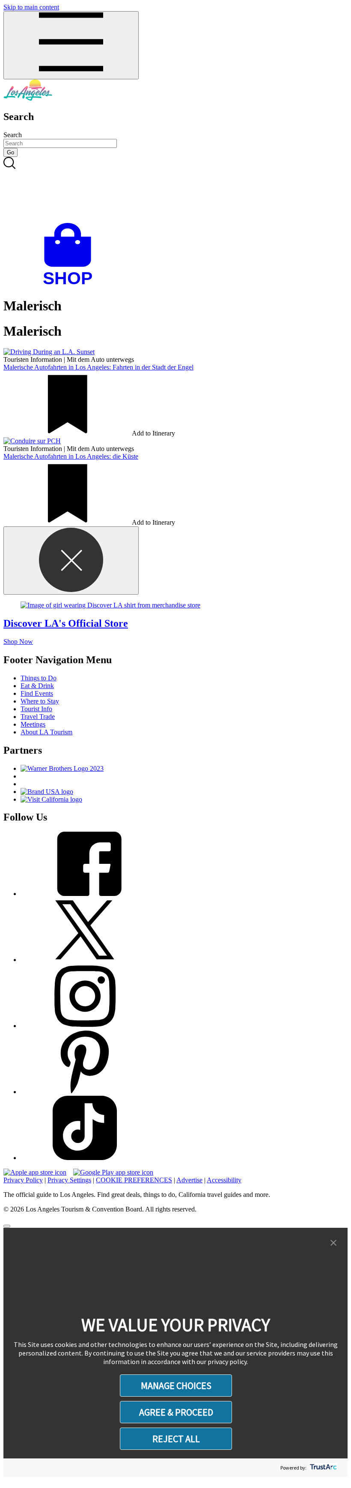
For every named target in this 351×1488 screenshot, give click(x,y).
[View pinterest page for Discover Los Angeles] (85, 1091)
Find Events (37, 693)
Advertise (189, 1180)
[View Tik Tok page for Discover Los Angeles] (85, 1157)
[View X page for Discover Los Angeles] (85, 959)
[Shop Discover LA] (71, 285)
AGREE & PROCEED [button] (176, 1412)
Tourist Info (36, 708)
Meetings (33, 724)
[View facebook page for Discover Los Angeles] (85, 893)
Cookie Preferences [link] (134, 1180)
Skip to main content (31, 7)
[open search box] (175, 190)
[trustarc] (322, 1467)
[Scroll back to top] (6, 1226)
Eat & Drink (37, 685)
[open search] (175, 190)
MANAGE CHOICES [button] (176, 1386)
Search (12, 134)
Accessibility (224, 1180)
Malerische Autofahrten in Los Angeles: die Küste (70, 456)
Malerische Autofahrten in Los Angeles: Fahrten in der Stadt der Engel (98, 367)
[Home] (27, 98)
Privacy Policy (23, 1180)
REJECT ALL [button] (176, 1439)
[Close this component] (71, 560)
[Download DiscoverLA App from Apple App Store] (34, 1172)
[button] (333, 1243)
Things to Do (39, 678)
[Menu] (71, 45)
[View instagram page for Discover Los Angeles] (85, 1025)
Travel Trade (38, 716)
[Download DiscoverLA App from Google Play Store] (113, 1172)
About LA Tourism (46, 732)
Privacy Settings (69, 1180)
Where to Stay (40, 701)
